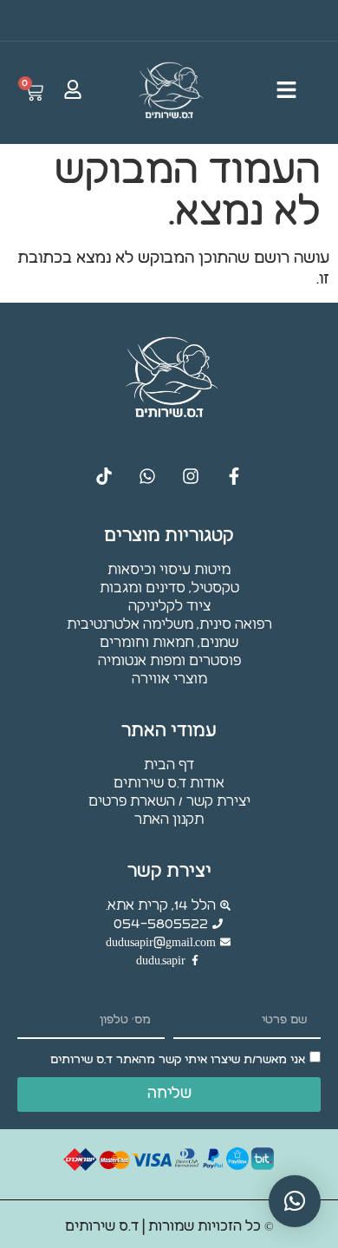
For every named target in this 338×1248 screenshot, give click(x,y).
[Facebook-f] (234, 476)
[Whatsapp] (147, 476)
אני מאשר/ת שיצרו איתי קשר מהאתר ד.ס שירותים (177, 1060)
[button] (295, 1201)
